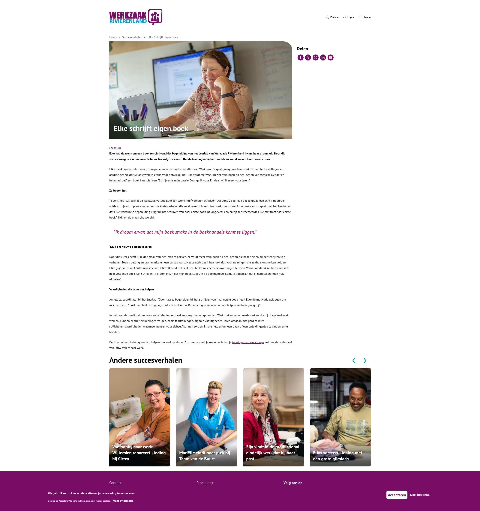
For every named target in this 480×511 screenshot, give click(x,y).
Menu (367, 17)
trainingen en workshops (248, 342)
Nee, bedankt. (420, 494)
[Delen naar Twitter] (308, 57)
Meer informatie (123, 500)
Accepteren (397, 494)
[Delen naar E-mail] (331, 57)
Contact (115, 482)
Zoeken (334, 17)
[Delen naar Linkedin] (323, 57)
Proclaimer (205, 482)
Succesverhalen (132, 37)
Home (113, 37)
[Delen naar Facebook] (301, 57)
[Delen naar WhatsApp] (316, 57)
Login (350, 17)
